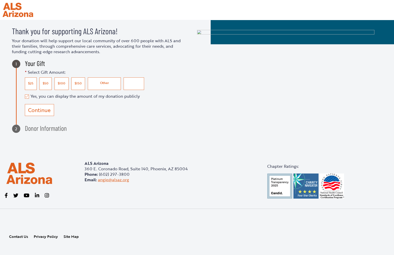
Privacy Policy (46, 236)
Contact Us (18, 236)
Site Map (71, 236)
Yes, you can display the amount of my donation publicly (85, 96)
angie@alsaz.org (113, 180)
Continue (39, 110)
